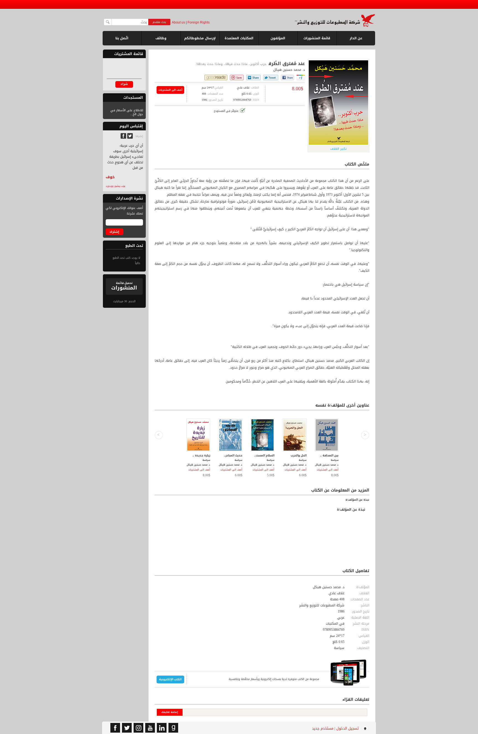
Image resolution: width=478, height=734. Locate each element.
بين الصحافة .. (329, 455)
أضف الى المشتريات (170, 89)
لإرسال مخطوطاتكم (200, 38)
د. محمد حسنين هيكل (289, 69)
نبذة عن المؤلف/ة (357, 499)
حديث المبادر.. (233, 455)
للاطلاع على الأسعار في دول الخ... (126, 112)
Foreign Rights (199, 22)
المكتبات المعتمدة (239, 38)
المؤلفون (278, 38)
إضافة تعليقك (169, 712)
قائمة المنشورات (317, 40)
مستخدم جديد (322, 728)
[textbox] (129, 22)
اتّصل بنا (121, 38)
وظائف (161, 38)
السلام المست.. (264, 455)
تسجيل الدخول (347, 728)
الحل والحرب (298, 455)
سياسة (339, 648)
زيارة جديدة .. (201, 455)
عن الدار (356, 38)
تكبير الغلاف (338, 149)
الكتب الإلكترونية (170, 679)
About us (178, 22)
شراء (124, 84)
